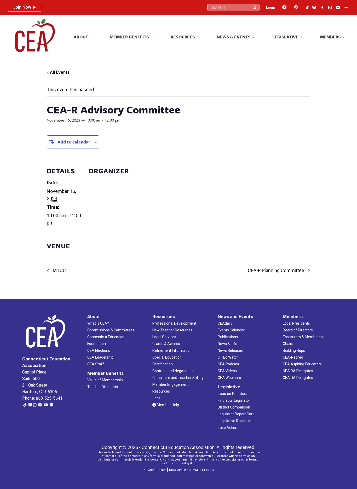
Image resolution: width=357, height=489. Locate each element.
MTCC (59, 270)
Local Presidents (296, 323)
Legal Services (164, 337)
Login (270, 7)
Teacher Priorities (232, 394)
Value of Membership (105, 380)
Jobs (156, 398)
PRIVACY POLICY (154, 470)
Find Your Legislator (234, 400)
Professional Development (174, 323)
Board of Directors (298, 330)
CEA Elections (98, 350)
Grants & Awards (166, 344)
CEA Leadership (100, 357)
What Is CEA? (98, 323)
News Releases (230, 350)
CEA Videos (227, 371)
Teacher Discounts (102, 387)
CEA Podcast (228, 364)
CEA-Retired (293, 357)
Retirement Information (172, 350)
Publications (228, 337)
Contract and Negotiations (173, 371)
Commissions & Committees (110, 330)
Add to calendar (73, 142)
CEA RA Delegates (298, 378)
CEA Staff (95, 364)
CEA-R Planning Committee (276, 270)
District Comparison (234, 407)
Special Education (167, 357)
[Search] (254, 7)
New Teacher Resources (172, 330)
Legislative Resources (236, 421)
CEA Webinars (229, 378)
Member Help (167, 405)
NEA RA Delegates (298, 371)
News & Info (227, 344)
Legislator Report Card (236, 414)
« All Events (58, 72)
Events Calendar (231, 330)
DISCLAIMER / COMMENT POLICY (191, 470)
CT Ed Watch (228, 357)
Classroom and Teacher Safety (178, 378)
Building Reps (294, 350)
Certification (162, 364)
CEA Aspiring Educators (302, 364)
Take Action (227, 427)
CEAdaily (225, 323)
